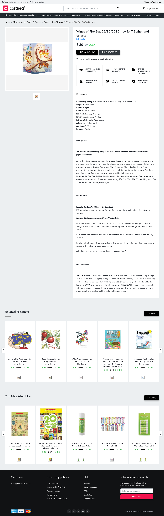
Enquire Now (88, 52)
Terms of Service (53, 491)
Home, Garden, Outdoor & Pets (53, 15)
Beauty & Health (134, 15)
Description (81, 94)
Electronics (75, 15)
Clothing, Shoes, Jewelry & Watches (20, 15)
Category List (151, 15)
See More (151, 313)
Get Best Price (110, 52)
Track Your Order (90, 487)
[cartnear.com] (14, 8)
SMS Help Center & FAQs (57, 499)
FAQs (86, 491)
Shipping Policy (53, 483)
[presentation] (3, 350)
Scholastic (80, 39)
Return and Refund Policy (56, 487)
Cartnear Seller (89, 499)
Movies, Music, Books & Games (97, 15)
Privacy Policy (52, 495)
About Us (87, 483)
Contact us (88, 495)
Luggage (119, 15)
